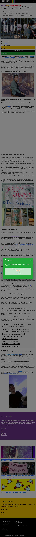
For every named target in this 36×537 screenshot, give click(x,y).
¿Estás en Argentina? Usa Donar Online (18, 273)
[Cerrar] (31, 260)
